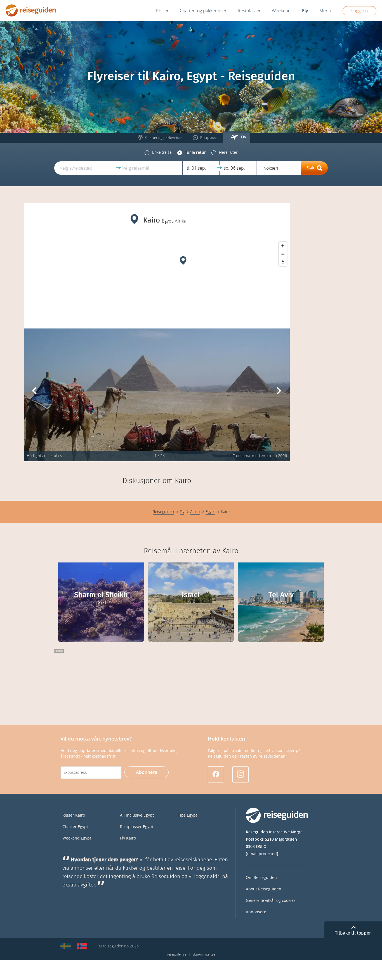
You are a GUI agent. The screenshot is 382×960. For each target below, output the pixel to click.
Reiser (162, 10)
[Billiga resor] (65, 946)
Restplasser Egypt (136, 826)
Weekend (281, 10)
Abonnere (146, 772)
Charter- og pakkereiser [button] (203, 10)
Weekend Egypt (76, 838)
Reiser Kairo (73, 815)
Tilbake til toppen (353, 933)
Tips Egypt (187, 815)
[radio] (158, 152)
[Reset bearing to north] (283, 262)
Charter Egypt (75, 826)
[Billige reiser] (82, 946)
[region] (157, 281)
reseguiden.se (176, 954)
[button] (86, 168)
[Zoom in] (283, 246)
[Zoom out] (283, 254)
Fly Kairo (128, 838)
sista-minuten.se (204, 954)
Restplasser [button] (249, 10)
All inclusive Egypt (137, 815)
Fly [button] (305, 10)
